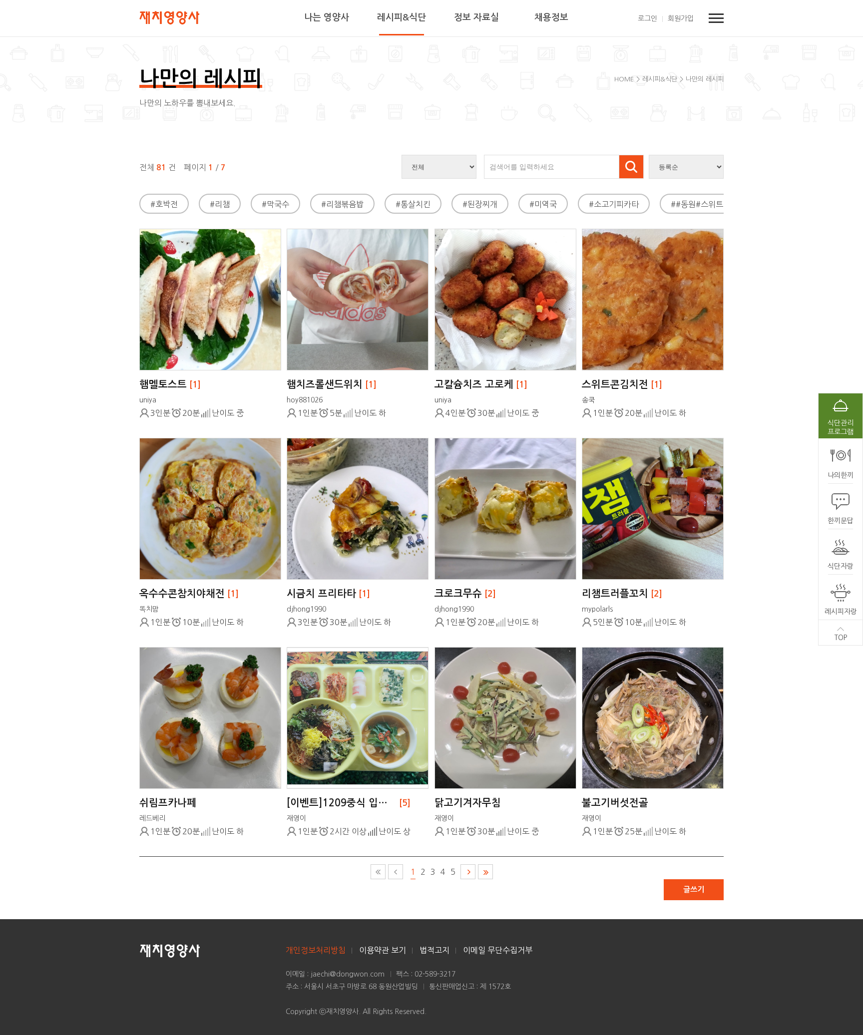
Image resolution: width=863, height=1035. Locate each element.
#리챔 (220, 204)
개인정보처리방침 (316, 950)
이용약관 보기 (382, 950)
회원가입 (681, 18)
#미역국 (543, 204)
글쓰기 (693, 889)
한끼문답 (841, 520)
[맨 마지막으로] (485, 871)
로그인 (647, 18)
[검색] (631, 166)
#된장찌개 (479, 204)
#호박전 (164, 204)
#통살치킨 (413, 204)
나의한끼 (841, 475)
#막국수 (275, 204)
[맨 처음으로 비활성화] (378, 871)
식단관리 (841, 427)
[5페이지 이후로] (467, 871)
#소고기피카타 (614, 204)
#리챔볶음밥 (342, 204)
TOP (841, 637)
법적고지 (434, 950)
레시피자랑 (841, 611)
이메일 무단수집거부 (497, 950)
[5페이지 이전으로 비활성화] (395, 871)
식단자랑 (841, 566)
